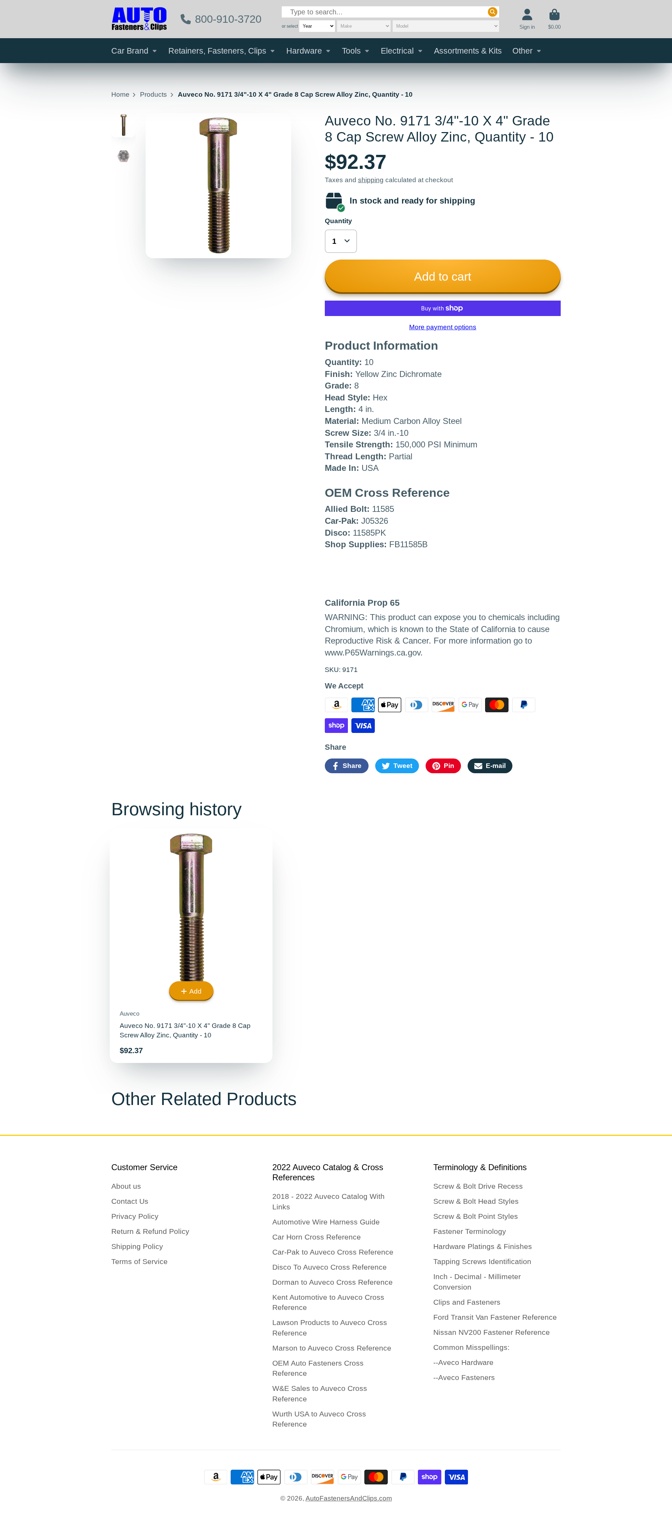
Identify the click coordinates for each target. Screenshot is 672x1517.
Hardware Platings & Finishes (482, 1246)
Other (522, 50)
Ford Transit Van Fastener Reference (495, 1317)
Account (527, 19)
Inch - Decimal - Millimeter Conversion (477, 1281)
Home (120, 94)
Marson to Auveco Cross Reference (331, 1348)
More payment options (442, 327)
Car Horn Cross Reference (316, 1237)
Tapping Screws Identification (482, 1261)
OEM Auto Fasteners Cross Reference (318, 1368)
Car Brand (129, 50)
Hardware (304, 50)
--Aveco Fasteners (464, 1377)
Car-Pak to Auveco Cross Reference (332, 1252)
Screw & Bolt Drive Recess (478, 1186)
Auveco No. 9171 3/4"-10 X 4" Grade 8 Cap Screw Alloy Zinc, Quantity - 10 (191, 945)
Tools (351, 50)
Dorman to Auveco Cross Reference (332, 1282)
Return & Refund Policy (150, 1231)
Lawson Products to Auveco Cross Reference (329, 1327)
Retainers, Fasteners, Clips (217, 50)
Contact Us (129, 1201)
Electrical (397, 50)
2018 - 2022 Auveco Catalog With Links (328, 1201)
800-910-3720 (228, 19)
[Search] (492, 12)
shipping (371, 180)
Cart (554, 19)
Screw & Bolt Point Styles (475, 1216)
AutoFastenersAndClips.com (349, 1498)
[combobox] (390, 12)
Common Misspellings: (471, 1347)
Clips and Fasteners (466, 1302)
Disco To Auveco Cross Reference (329, 1267)
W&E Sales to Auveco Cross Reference (319, 1393)
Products (153, 94)
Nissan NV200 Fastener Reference (491, 1332)
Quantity (338, 221)
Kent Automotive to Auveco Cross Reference (328, 1302)
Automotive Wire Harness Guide (326, 1222)
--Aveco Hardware (463, 1362)
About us (126, 1186)
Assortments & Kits (468, 50)
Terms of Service (139, 1261)
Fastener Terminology (469, 1231)
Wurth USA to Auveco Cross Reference (319, 1419)
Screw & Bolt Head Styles (476, 1201)
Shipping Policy (137, 1246)
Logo (139, 19)
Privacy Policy (135, 1216)
